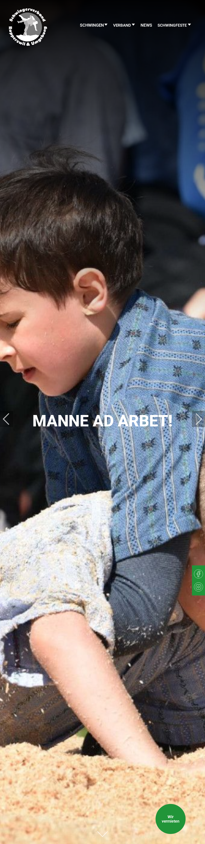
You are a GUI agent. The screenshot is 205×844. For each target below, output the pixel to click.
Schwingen (92, 25)
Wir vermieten (170, 819)
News (146, 25)
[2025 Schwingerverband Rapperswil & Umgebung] (27, 35)
